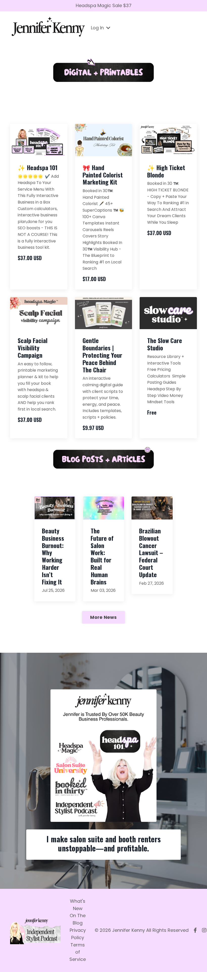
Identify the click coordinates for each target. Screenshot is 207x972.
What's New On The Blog (78, 912)
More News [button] (103, 617)
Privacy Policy (78, 934)
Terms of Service (77, 952)
